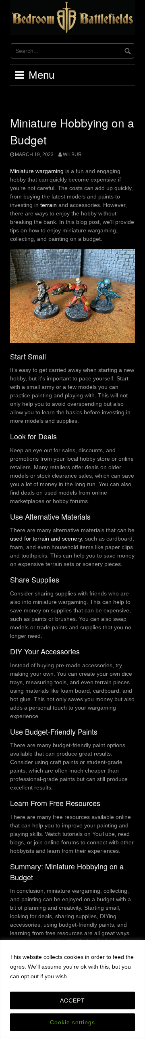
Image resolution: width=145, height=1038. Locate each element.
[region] (72, 989)
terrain (48, 205)
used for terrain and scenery (46, 538)
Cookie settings (72, 1022)
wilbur (72, 154)
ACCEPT (72, 1000)
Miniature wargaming (37, 171)
